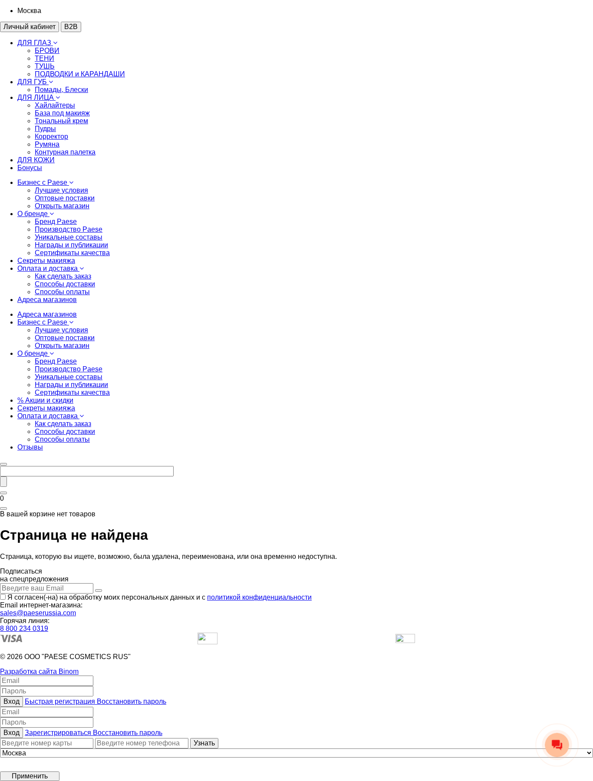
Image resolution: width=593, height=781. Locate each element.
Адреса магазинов (47, 299)
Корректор (51, 136)
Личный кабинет (29, 26)
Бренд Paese (56, 221)
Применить (30, 776)
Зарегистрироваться (59, 732)
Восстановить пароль (131, 701)
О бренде (33, 213)
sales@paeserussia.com (38, 613)
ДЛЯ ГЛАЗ (35, 42)
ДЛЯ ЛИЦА (36, 97)
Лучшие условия (61, 190)
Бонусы (29, 167)
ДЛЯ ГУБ (33, 81)
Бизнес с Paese (43, 182)
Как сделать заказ (63, 276)
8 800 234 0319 (24, 628)
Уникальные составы (68, 237)
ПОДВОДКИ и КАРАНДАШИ (80, 74)
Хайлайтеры (55, 105)
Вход (11, 701)
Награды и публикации (71, 245)
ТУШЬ (45, 66)
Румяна (47, 144)
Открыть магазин (62, 206)
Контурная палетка (65, 152)
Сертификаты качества (72, 252)
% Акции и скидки (45, 400)
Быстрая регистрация (61, 701)
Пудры (45, 128)
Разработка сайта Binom (39, 671)
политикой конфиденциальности (259, 597)
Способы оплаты (62, 291)
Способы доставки (65, 284)
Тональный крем (61, 121)
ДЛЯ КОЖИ (36, 160)
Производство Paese (68, 229)
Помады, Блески (61, 89)
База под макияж (62, 113)
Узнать (204, 743)
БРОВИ (47, 50)
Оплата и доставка (48, 268)
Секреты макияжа (46, 260)
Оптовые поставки (65, 198)
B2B (71, 26)
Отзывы (30, 447)
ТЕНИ (44, 58)
